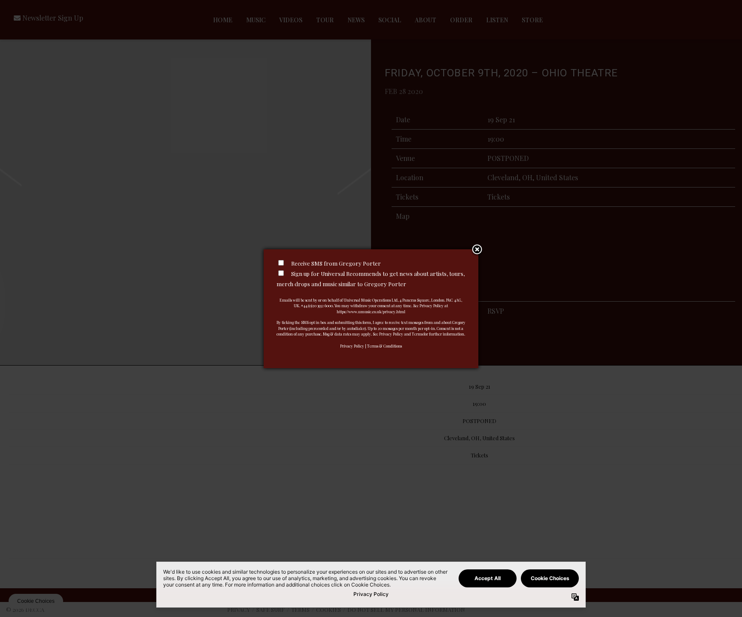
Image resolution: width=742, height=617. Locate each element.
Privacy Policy (352, 345)
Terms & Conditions (384, 345)
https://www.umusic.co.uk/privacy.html (371, 311)
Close (477, 250)
